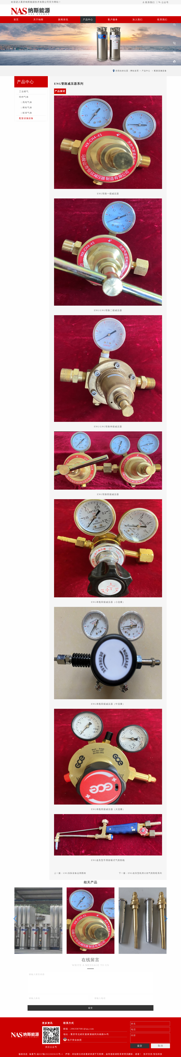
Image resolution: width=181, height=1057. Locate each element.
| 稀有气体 (26, 107)
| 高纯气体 (26, 102)
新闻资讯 (63, 19)
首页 (16, 19)
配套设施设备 (26, 118)
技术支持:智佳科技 (153, 1054)
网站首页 (134, 71)
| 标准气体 (26, 113)
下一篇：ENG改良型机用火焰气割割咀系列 (140, 873)
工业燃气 (24, 91)
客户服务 (113, 19)
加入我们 (138, 19)
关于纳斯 (38, 19)
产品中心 (88, 19)
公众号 (165, 2)
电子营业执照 (74, 1040)
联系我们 (150, 2)
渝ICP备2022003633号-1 (50, 1054)
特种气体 (24, 97)
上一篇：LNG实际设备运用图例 (70, 873)
